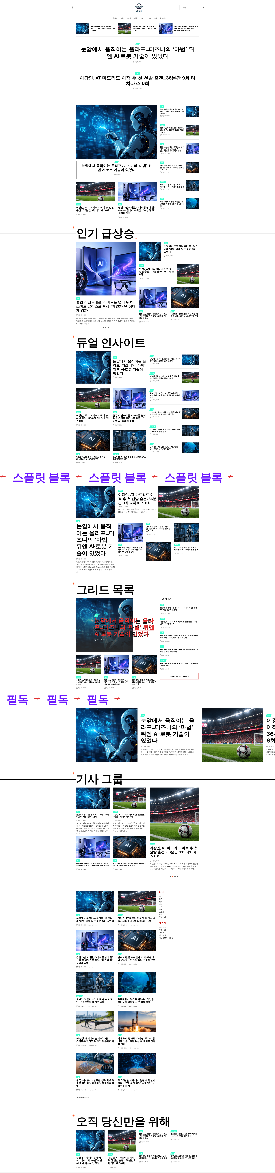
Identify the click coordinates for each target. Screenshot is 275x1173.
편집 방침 (162, 935)
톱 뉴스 (115, 18)
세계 (123, 18)
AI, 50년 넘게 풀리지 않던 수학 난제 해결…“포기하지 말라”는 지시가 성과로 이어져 (136, 1083)
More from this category (179, 676)
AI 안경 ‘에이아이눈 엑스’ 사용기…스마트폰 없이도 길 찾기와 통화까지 (95, 1040)
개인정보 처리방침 (166, 938)
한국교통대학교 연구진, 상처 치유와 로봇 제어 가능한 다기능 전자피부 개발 (95, 1083)
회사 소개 (162, 927)
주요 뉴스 (163, 181)
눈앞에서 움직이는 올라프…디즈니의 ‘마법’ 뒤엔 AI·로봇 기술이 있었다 (103, 28)
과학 (135, 18)
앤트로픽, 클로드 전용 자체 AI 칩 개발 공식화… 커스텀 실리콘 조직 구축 (172, 167)
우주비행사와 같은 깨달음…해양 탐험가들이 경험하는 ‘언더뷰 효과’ (172, 204)
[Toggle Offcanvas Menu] (72, 7)
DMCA (161, 932)
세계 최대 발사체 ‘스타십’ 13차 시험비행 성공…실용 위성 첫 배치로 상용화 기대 (136, 1041)
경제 (129, 18)
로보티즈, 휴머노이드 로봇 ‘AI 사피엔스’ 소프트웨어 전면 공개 (172, 186)
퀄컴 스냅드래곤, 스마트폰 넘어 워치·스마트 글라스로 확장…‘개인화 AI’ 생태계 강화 (186, 28)
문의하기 (163, 18)
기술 (141, 18)
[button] (76, 28)
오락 (155, 18)
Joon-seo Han (92, 925)
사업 (120, 204)
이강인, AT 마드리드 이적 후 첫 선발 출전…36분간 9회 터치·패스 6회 (145, 28)
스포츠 (148, 18)
